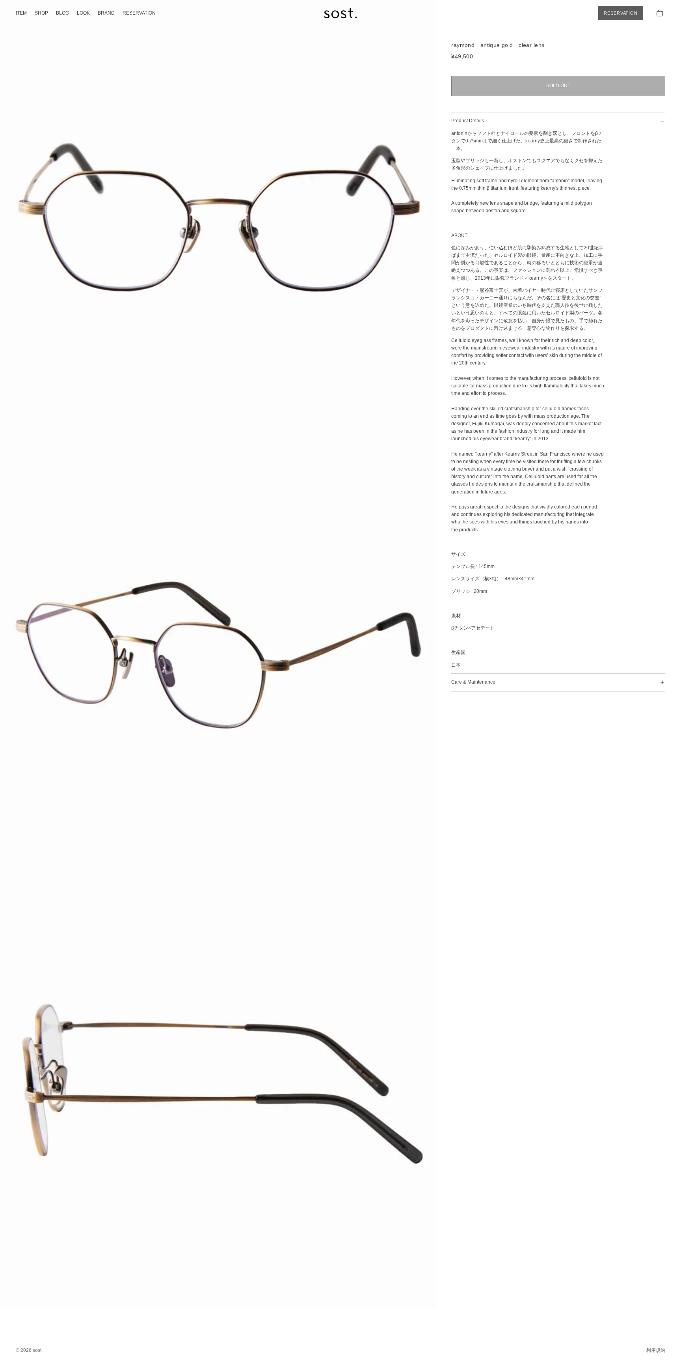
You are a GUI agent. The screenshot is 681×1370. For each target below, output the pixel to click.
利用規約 (655, 1350)
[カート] (659, 13)
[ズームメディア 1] (218, 218)
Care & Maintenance (473, 682)
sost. (38, 1350)
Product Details (467, 120)
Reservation (621, 13)
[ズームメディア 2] (218, 654)
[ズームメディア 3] (218, 1091)
